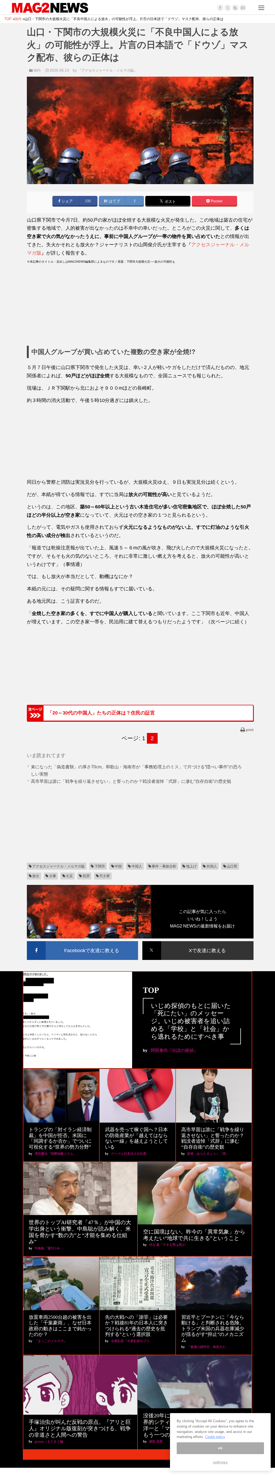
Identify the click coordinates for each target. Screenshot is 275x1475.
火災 (69, 876)
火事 (52, 876)
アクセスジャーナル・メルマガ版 (58, 866)
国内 (37, 70)
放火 (35, 876)
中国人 (137, 866)
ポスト (170, 201)
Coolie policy (215, 1437)
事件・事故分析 (164, 866)
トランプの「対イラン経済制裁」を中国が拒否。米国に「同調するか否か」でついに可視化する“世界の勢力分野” (60, 1138)
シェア (66, 201)
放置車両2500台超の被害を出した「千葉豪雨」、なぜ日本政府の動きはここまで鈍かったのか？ (60, 1325)
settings (220, 1462)
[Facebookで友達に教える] (82, 942)
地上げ (191, 866)
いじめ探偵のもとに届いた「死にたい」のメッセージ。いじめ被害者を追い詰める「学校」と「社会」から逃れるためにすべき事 (191, 1021)
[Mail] (243, 8)
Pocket (216, 201)
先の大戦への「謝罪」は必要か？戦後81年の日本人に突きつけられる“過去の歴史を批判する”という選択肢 (136, 1325)
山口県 (232, 866)
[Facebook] (220, 8)
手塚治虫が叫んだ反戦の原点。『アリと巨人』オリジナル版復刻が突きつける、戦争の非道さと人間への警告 (80, 1428)
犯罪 (86, 876)
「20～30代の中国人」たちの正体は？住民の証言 (101, 713)
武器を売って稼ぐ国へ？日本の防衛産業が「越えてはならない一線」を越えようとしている (136, 1138)
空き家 (104, 876)
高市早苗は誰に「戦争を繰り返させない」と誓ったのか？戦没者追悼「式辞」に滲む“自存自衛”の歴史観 (131, 781)
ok (220, 1448)
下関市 (100, 866)
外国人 (212, 866)
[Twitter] (228, 8)
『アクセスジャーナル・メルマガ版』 (107, 70)
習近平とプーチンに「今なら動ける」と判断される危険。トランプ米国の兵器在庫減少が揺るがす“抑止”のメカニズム (212, 1328)
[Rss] (235, 8)
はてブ (114, 201)
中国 (118, 866)
